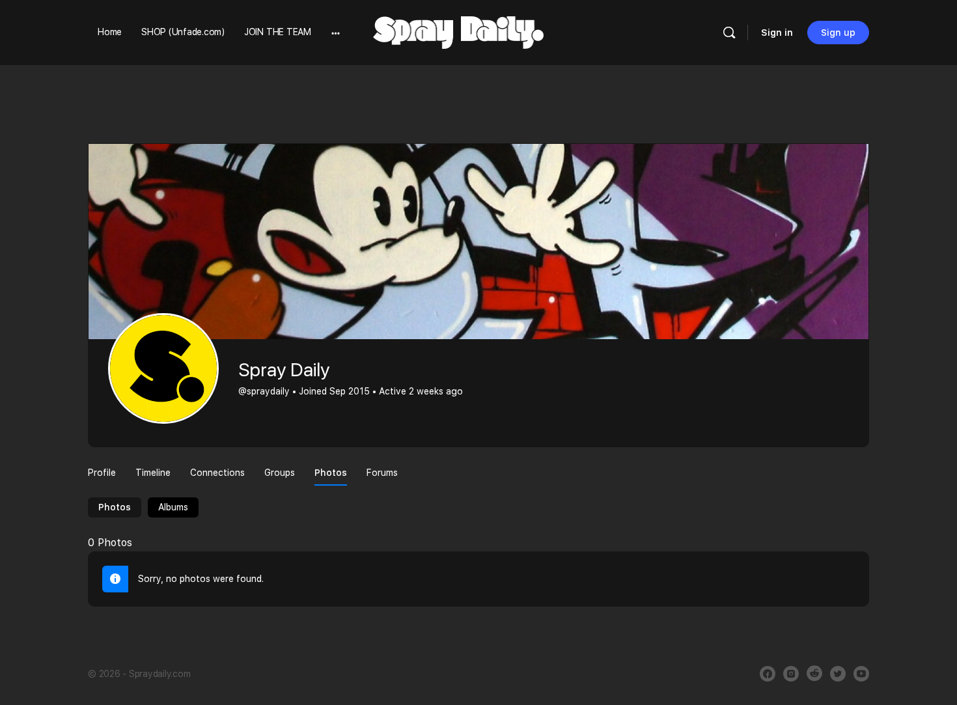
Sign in (777, 32)
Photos (114, 507)
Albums (173, 507)
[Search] (729, 32)
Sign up (838, 32)
